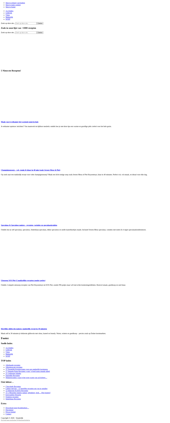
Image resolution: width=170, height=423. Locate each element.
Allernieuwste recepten (14, 367)
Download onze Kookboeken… (17, 408)
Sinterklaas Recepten (13, 399)
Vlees (8, 352)
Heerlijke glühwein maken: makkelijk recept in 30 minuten (24, 329)
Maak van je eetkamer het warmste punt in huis (19, 122)
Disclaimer (9, 410)
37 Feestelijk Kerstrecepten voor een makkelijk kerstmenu (27, 369)
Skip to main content (13, 5)
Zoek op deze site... (8, 23)
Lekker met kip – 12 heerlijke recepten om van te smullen (26, 389)
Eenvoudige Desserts (13, 395)
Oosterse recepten (12, 397)
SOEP (8, 356)
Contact (8, 414)
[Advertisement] (85, 51)
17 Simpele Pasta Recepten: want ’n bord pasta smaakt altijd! (28, 371)
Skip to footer (10, 7)
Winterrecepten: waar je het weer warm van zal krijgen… (26, 378)
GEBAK (9, 350)
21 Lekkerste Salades (13, 373)
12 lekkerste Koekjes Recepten (17, 391)
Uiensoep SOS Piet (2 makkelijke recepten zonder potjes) (23, 280)
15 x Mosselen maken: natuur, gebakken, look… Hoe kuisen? (28, 393)
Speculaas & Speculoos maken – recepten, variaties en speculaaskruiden (29, 225)
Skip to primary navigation (15, 3)
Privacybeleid (10, 412)
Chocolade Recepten (13, 386)
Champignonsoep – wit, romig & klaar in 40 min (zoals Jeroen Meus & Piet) (30, 170)
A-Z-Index (9, 348)
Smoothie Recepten (13, 376)
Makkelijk (9, 354)
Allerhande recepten (13, 365)
